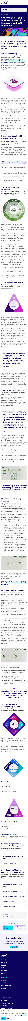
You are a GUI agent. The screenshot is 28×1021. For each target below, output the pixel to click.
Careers (3, 991)
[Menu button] (25, 2)
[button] (14, 857)
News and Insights (6, 985)
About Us (3, 983)
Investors (3, 988)
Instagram (4, 970)
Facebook (4, 973)
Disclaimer (4, 1000)
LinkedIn (3, 965)
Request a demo (20, 927)
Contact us (4, 962)
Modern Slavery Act (6, 1008)
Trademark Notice (6, 997)
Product (3, 980)
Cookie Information (6, 1006)
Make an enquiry (6, 927)
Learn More (23, 1015)
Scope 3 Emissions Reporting (9, 834)
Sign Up (13, 947)
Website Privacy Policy (7, 1003)
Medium (3, 968)
